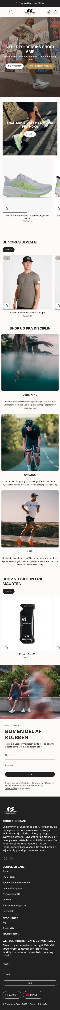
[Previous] (4, 3)
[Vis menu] (4, 12)
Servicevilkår (11, 788)
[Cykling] (29, 442)
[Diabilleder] (30, 57)
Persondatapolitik (11, 894)
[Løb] (29, 518)
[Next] (56, 3)
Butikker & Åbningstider (15, 905)
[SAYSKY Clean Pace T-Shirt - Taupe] (27, 282)
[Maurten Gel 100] (27, 624)
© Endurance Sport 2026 (15, 1004)
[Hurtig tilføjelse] (6, 209)
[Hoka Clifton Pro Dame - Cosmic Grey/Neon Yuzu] (27, 185)
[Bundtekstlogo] (11, 810)
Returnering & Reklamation (16, 882)
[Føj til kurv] (6, 647)
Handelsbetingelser (13, 888)
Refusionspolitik (11, 933)
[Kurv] (55, 12)
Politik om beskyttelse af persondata (22, 785)
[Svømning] (29, 362)
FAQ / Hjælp (9, 876)
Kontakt (6, 871)
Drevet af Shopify (38, 1004)
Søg (4, 922)
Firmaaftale (8, 911)
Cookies (7, 899)
